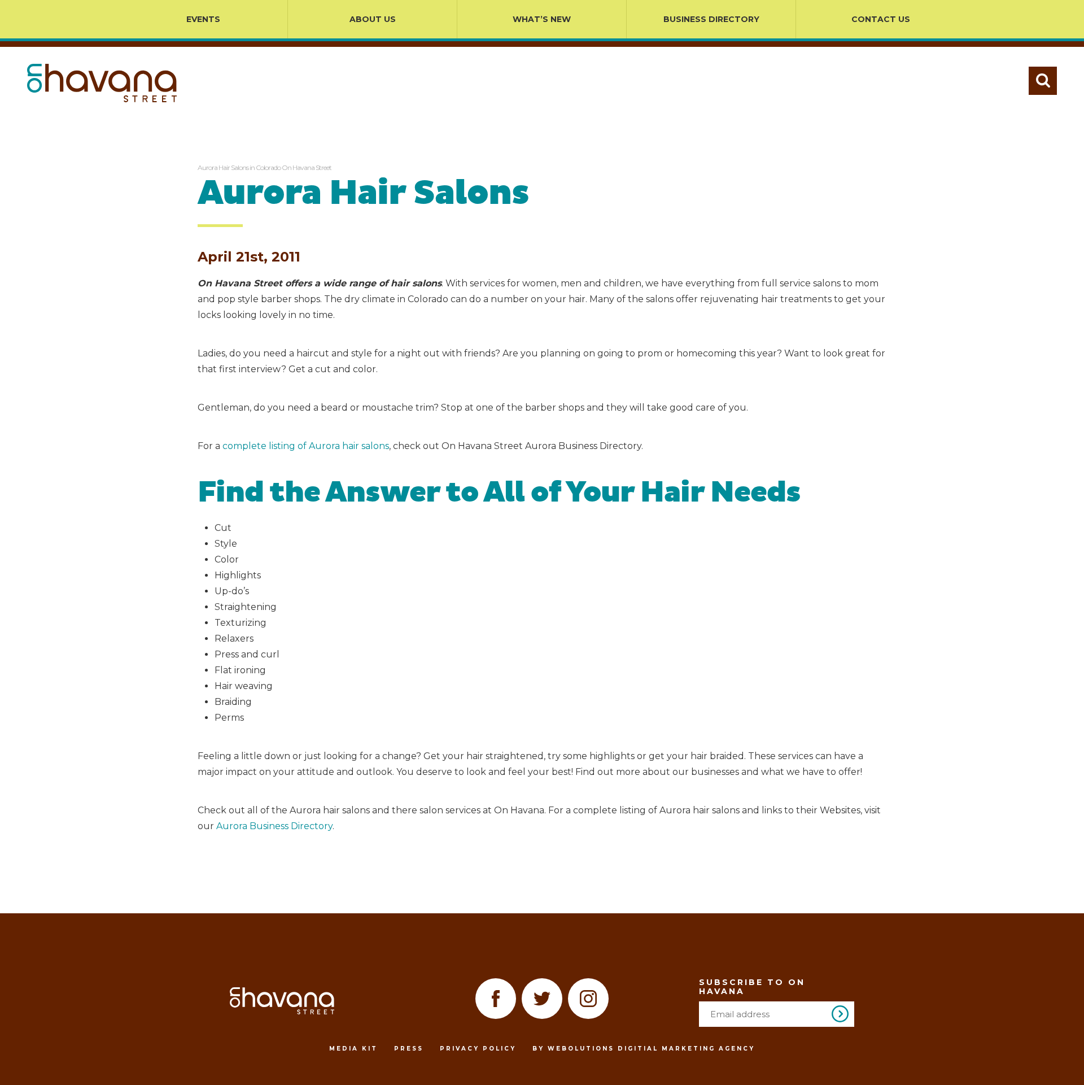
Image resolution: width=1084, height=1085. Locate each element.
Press (408, 1048)
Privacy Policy (478, 1048)
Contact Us (880, 19)
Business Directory (711, 19)
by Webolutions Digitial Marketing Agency (643, 1048)
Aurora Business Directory (274, 826)
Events (203, 19)
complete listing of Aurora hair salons (305, 446)
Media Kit (353, 1048)
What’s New (542, 19)
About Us (372, 19)
